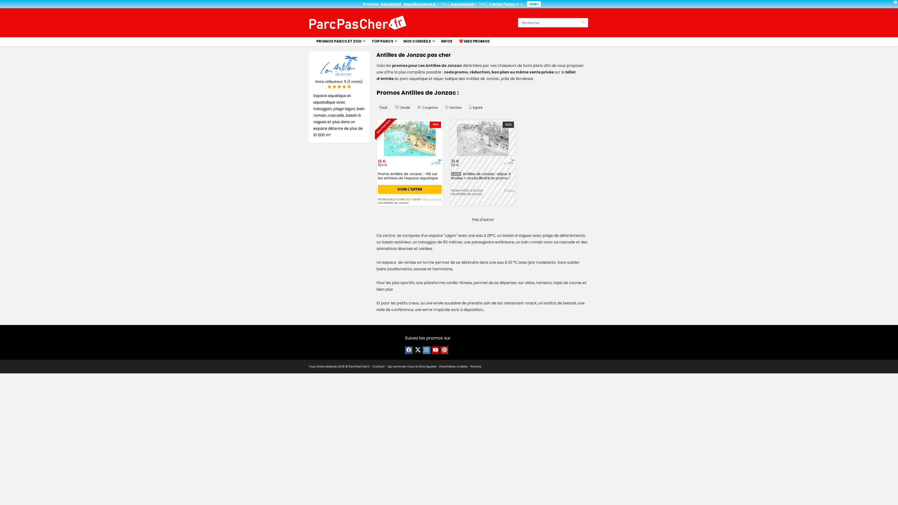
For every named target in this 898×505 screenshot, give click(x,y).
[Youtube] (435, 350)
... (522, 4)
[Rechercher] (583, 22)
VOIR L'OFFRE (409, 189)
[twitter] (417, 350)
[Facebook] (409, 350)
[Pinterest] (444, 350)
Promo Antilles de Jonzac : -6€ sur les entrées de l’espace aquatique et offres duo (408, 178)
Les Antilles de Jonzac (393, 203)
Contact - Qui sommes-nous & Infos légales (404, 366)
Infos (447, 41)
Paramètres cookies (453, 366)
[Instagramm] (426, 350)
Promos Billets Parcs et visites (399, 199)
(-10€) (481, 4)
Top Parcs (382, 41)
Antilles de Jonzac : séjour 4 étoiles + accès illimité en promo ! (481, 175)
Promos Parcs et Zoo (339, 41)
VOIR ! (534, 4)
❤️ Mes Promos (474, 41)
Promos (476, 366)
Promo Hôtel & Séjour (467, 190)
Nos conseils (417, 41)
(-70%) (442, 4)
